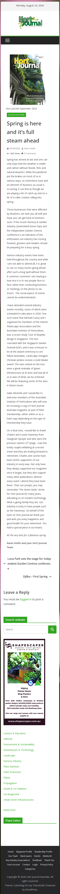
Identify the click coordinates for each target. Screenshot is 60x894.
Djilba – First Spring (35, 576)
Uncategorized (11, 794)
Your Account (13, 864)
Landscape (9, 755)
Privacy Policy (46, 864)
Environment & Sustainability (19, 744)
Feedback (37, 860)
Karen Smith (29, 148)
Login (35, 864)
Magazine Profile (24, 851)
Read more (10, 810)
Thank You (49, 860)
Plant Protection (12, 772)
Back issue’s (26, 856)
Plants (7, 777)
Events (37, 856)
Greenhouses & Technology (19, 750)
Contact (26, 864)
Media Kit (47, 856)
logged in (26, 599)
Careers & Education (15, 733)
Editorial (8, 738)
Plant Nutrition (11, 766)
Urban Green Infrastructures (19, 799)
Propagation (10, 783)
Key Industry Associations (18, 860)
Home (11, 851)
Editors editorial (16, 115)
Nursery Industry (12, 761)
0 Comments (30, 153)
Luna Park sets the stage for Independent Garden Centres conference (29, 563)
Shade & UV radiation (15, 788)
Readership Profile (43, 851)
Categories (30, 869)
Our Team (13, 856)
